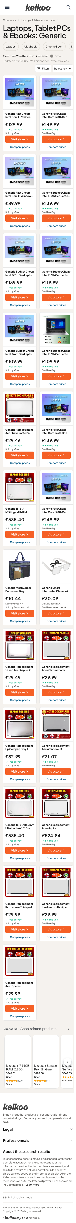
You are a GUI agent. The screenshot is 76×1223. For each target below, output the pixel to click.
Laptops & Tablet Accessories (38, 20)
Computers (9, 20)
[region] (38, 46)
